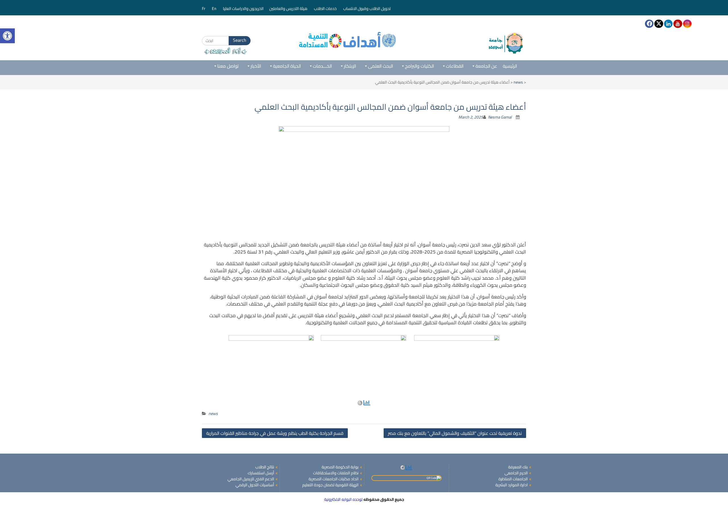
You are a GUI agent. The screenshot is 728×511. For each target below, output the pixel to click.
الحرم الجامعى (516, 473)
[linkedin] (668, 24)
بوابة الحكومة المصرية (340, 467)
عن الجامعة (486, 66)
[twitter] (658, 24)
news (518, 82)
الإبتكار (350, 66)
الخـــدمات (322, 66)
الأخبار (256, 66)
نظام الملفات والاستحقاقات (336, 473)
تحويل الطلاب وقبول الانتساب (367, 8)
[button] (7, 35)
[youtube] (677, 24)
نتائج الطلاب (264, 467)
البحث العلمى (380, 66)
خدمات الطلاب (326, 8)
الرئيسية (510, 66)
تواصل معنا (228, 66)
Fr (204, 8)
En (214, 8)
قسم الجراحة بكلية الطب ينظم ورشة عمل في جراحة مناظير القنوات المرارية (275, 433)
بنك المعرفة (518, 467)
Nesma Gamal (500, 117)
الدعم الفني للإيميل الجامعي (251, 479)
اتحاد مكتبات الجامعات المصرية (334, 479)
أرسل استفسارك (261, 473)
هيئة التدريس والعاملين (288, 8)
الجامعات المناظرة (513, 479)
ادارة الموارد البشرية (511, 485)
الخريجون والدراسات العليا (243, 8)
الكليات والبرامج (419, 66)
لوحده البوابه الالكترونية (343, 499)
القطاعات (455, 66)
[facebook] (649, 24)
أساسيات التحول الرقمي (254, 485)
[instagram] (687, 24)
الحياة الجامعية (287, 66)
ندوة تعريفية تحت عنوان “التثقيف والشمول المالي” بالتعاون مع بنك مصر (455, 433)
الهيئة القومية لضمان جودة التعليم (330, 485)
